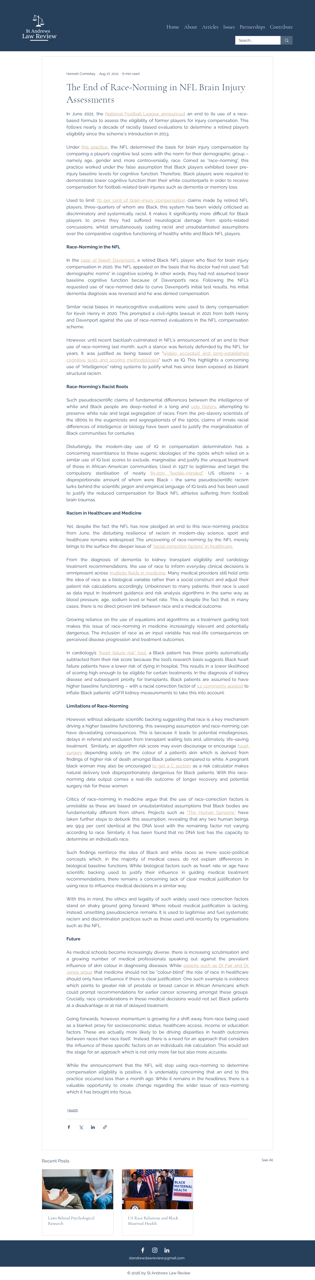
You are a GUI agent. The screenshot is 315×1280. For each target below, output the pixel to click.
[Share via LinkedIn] (93, 1127)
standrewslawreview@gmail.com (157, 1258)
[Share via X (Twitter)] (81, 1127)
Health (72, 1110)
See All (267, 1160)
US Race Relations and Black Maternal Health (153, 1220)
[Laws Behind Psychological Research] (77, 1189)
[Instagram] (154, 1250)
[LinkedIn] (166, 1250)
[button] (210, 27)
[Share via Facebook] (68, 1127)
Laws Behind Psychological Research (71, 1220)
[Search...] (287, 40)
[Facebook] (142, 1250)
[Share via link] (105, 1127)
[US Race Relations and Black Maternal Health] (157, 1189)
